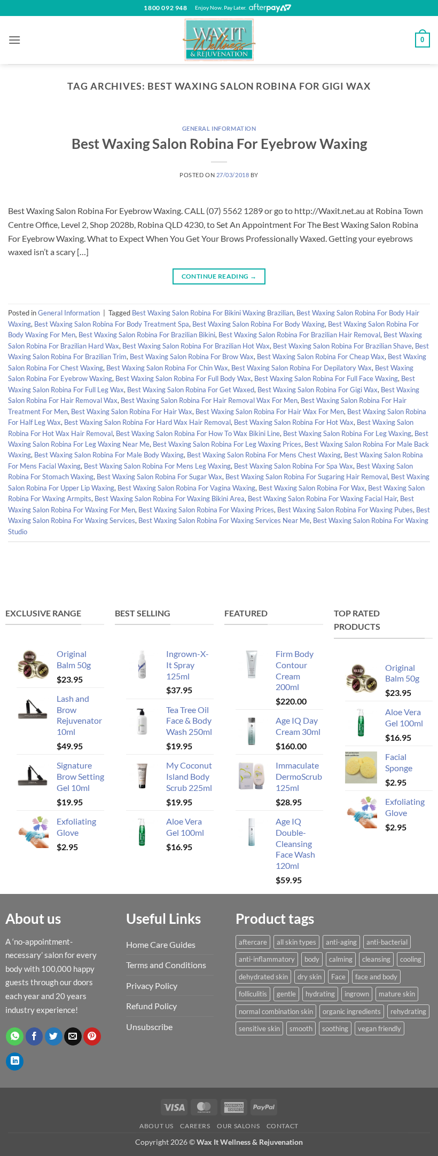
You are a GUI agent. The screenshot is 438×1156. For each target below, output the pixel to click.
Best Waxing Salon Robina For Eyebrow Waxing (219, 144)
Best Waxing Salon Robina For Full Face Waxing (326, 378)
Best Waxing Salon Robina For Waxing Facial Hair (322, 498)
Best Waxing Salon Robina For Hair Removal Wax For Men (209, 400)
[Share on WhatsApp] (15, 1036)
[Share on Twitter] (53, 1036)
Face (338, 976)
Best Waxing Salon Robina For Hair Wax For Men (269, 411)
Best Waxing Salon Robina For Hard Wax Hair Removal (147, 422)
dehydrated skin (263, 976)
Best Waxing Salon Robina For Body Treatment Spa (111, 324)
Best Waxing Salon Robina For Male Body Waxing (109, 454)
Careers (195, 1126)
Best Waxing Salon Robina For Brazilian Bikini (147, 334)
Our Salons (238, 1126)
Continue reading (219, 276)
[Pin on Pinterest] (92, 1036)
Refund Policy (151, 1006)
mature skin (397, 993)
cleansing (376, 959)
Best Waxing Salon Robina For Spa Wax (293, 466)
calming (341, 959)
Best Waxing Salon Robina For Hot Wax (294, 422)
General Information (219, 128)
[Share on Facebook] (34, 1036)
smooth (301, 1028)
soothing (335, 1028)
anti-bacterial (387, 942)
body (311, 959)
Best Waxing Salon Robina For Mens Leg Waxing (157, 466)
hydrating (320, 993)
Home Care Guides (160, 944)
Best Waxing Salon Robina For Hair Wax (131, 411)
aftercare (253, 942)
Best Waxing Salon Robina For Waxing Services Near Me (224, 520)
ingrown (357, 993)
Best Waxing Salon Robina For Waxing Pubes (345, 509)
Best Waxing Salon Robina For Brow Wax (192, 356)
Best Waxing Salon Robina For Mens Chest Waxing (264, 454)
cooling (410, 959)
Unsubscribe (149, 1027)
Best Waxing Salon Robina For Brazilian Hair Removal (299, 334)
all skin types (296, 942)
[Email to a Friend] (73, 1036)
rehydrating (408, 1011)
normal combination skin (276, 1011)
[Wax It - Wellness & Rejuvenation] (219, 40)
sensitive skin (259, 1028)
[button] (14, 40)
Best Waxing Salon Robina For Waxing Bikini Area (170, 498)
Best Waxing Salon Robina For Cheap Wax (321, 356)
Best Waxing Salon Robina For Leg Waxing (347, 433)
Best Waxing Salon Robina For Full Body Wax (183, 378)
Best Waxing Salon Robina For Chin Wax (167, 367)
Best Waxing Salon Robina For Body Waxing (258, 324)
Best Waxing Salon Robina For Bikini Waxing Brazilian (212, 312)
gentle (286, 993)
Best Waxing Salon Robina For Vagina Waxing (186, 488)
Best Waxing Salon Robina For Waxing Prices (206, 509)
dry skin (310, 976)
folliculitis (253, 993)
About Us (156, 1126)
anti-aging (341, 942)
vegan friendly (379, 1028)
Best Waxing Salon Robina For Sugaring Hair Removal (306, 476)
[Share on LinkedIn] (15, 1061)
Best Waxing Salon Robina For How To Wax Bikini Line (198, 433)
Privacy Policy (151, 985)
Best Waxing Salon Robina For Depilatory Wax (301, 367)
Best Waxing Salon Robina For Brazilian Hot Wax (196, 346)
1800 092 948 (165, 8)
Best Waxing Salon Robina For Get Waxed (190, 389)
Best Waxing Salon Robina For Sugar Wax (159, 476)
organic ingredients (352, 1011)
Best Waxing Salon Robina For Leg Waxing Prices (227, 444)
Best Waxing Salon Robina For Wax (312, 488)
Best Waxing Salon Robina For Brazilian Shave (342, 346)
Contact (283, 1126)
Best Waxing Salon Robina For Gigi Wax (317, 389)
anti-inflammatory (267, 959)
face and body (376, 976)
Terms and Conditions (166, 965)
